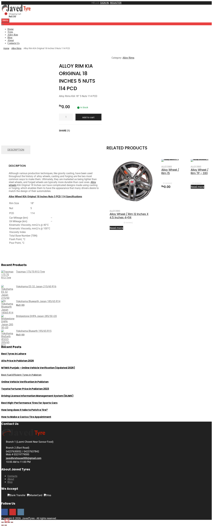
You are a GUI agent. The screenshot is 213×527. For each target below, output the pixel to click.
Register (115, 2)
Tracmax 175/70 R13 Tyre (30, 271)
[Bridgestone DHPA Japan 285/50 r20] (7, 327)
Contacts (12, 476)
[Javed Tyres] (16, 10)
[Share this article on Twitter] (81, 131)
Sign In (104, 2)
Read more (116, 228)
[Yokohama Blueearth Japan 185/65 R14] (7, 312)
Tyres (10, 32)
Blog (9, 37)
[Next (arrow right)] (5, 525)
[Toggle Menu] (2, 24)
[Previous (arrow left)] (2, 525)
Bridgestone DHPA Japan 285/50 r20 (36, 316)
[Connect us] (4, 512)
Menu (5, 20)
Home (10, 29)
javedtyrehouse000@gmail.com (23, 458)
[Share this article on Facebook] (75, 131)
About (10, 40)
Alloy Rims (16, 48)
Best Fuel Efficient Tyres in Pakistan (21, 374)
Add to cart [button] (177, 186)
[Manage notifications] (6, 520)
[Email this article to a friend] (92, 131)
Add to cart (88, 117)
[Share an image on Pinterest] (86, 131)
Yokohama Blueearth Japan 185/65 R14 (38, 301)
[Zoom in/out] (2, 522)
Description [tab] (15, 149)
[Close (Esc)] (12, 522)
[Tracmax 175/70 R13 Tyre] (7, 277)
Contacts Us (13, 43)
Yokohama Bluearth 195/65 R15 (33, 330)
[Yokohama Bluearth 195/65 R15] (7, 345)
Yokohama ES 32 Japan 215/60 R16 (36, 286)
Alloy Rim (12, 34)
